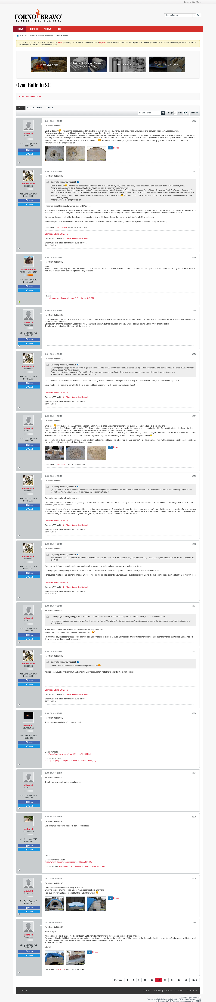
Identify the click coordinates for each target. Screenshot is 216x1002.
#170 (194, 354)
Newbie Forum (62, 35)
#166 (194, 121)
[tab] (21, 108)
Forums (20, 29)
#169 (194, 310)
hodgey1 (28, 829)
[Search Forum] (198, 15)
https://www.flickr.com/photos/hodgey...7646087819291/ (68, 862)
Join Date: (24, 144)
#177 (194, 773)
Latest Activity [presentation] (34, 108)
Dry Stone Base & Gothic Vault (75, 238)
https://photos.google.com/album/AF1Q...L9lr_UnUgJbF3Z (69, 298)
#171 (194, 416)
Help (59, 29)
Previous (118, 980)
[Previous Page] (184, 113)
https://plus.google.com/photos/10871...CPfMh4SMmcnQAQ (70, 761)
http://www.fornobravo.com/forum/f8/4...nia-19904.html (68, 754)
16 (186, 980)
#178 (194, 817)
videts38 (28, 133)
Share (30, 150)
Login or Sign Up (191, 2)
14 (172, 980)
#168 (194, 257)
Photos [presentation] (49, 108)
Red (24, 991)
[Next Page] (186, 113)
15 (179, 980)
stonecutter (28, 183)
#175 (194, 651)
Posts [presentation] (21, 108)
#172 (194, 476)
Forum (24, 35)
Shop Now (34, 29)
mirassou (28, 725)
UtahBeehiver (28, 269)
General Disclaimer (173, 991)
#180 (194, 922)
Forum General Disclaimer (30, 96)
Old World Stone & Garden (56, 234)
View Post (78, 182)
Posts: (26, 146)
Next (194, 980)
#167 (194, 171)
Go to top (192, 991)
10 (145, 980)
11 (152, 980)
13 (165, 980)
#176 (194, 713)
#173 (194, 544)
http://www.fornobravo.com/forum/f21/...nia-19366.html (82, 866)
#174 (194, 606)
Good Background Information (41, 35)
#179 (194, 879)
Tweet (30, 154)
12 (158, 980)
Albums (48, 29)
